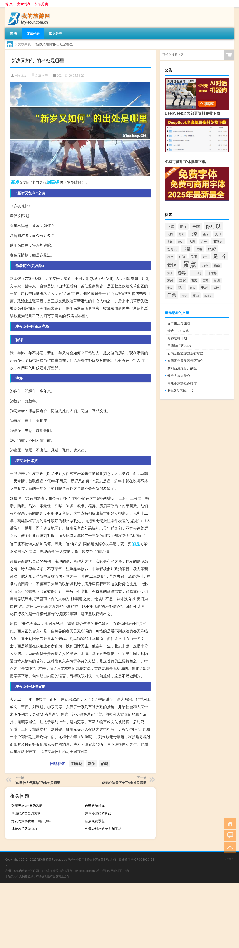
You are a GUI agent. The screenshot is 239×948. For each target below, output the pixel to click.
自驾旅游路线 (95, 805)
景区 (172, 264)
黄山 (196, 295)
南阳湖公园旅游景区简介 (185, 360)
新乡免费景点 (95, 820)
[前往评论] (229, 835)
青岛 (184, 295)
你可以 (213, 225)
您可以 (172, 248)
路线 (192, 287)
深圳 (169, 273)
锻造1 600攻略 (178, 330)
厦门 (218, 234)
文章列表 (23, 3)
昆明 (193, 256)
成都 (186, 248)
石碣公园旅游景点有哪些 (185, 353)
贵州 (217, 280)
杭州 (205, 265)
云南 (196, 226)
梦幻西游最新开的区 (182, 368)
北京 (193, 233)
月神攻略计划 (177, 338)
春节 (205, 257)
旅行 (170, 256)
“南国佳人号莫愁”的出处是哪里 (37, 782)
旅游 (212, 248)
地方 (180, 241)
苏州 (170, 280)
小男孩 (229, 859)
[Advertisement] (119, 915)
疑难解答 (124, 859)
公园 (170, 234)
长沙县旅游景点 (178, 375)
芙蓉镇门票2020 (179, 345)
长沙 (216, 287)
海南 (217, 265)
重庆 (204, 287)
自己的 (196, 272)
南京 (206, 234)
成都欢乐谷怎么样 (24, 828)
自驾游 (212, 272)
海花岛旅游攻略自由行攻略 (31, 820)
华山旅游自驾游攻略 (26, 813)
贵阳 (169, 287)
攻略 (199, 249)
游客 (182, 272)
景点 (190, 264)
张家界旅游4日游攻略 (27, 805)
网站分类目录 (76, 859)
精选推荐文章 (95, 859)
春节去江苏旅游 (178, 323)
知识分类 (41, 3)
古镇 (170, 241)
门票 (171, 294)
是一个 (220, 256)
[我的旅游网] (29, 9)
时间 (182, 256)
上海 (171, 226)
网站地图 (111, 859)
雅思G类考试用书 (180, 390)
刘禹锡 (53, 182)
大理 (192, 241)
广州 (204, 241)
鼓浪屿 (208, 295)
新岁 (15, 182)
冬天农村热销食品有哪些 (103, 828)
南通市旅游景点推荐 (182, 383)
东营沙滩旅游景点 (98, 813)
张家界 (218, 241)
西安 (182, 280)
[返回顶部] (229, 847)
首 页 (9, 3)
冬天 (181, 234)
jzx (24, 75)
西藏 (205, 280)
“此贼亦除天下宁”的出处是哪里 (123, 782)
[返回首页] (229, 823)
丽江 (183, 226)
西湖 (194, 280)
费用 (181, 287)
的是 (136, 544)
